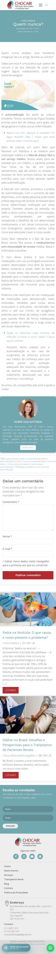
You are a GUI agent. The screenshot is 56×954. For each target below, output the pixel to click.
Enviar (10, 826)
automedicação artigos (15, 458)
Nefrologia (25, 755)
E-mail (7, 549)
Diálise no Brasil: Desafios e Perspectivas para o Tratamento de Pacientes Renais (27, 745)
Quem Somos (11, 870)
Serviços (8, 874)
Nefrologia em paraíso (24, 467)
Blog (6, 883)
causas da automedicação (34, 461)
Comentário (11, 502)
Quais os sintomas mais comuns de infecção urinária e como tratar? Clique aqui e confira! (31, 336)
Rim (33, 755)
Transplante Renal (13, 879)
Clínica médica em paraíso (18, 464)
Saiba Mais (28, 447)
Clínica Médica (28, 20)
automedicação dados (36, 458)
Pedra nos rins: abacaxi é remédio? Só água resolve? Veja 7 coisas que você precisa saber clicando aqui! (31, 136)
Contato (8, 888)
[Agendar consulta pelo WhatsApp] (50, 948)
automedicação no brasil (10, 461)
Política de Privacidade (16, 892)
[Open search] (47, 5)
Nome (7, 536)
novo (38, 467)
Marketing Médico (38, 944)
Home (7, 866)
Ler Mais (10, 690)
